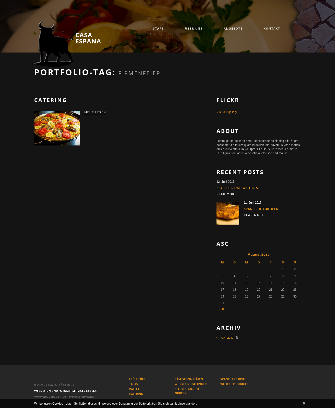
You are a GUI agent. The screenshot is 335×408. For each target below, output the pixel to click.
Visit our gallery (226, 112)
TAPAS (133, 384)
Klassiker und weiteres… (238, 188)
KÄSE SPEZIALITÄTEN (189, 379)
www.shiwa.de (81, 397)
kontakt (272, 28)
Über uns (194, 28)
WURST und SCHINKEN (191, 384)
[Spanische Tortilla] (227, 213)
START (158, 28)
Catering (50, 100)
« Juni (220, 308)
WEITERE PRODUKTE (234, 384)
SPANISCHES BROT (233, 379)
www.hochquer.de (50, 397)
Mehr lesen (95, 112)
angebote (233, 28)
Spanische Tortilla (261, 209)
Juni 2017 (227, 338)
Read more (226, 194)
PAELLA (134, 389)
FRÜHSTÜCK (137, 379)
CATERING (136, 394)
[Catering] (57, 128)
